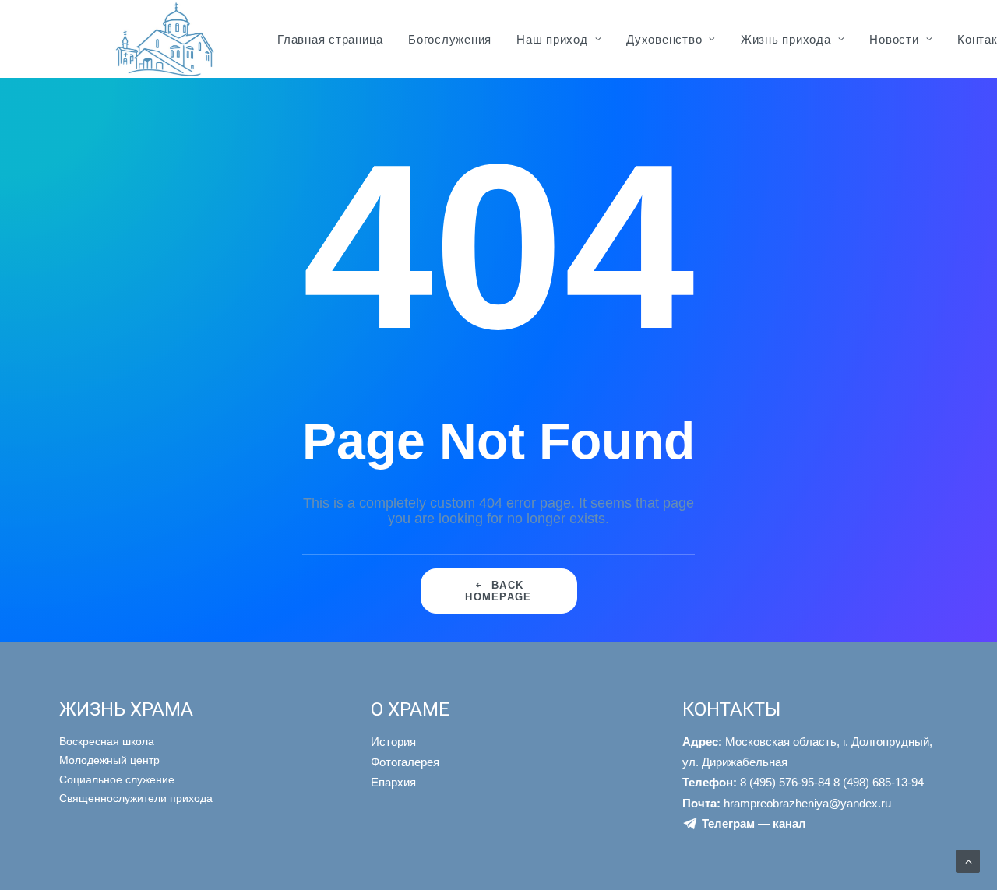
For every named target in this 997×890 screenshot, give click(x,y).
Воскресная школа (106, 741)
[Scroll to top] (968, 860)
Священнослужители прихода (136, 798)
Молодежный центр (109, 760)
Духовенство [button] (664, 39)
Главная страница (330, 39)
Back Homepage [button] (498, 591)
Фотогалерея (405, 762)
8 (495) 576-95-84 (756, 782)
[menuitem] (330, 39)
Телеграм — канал (754, 823)
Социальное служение (116, 779)
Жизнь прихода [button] (786, 39)
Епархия (393, 782)
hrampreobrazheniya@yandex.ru (786, 803)
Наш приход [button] (552, 39)
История (393, 741)
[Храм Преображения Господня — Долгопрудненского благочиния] (162, 39)
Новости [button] (893, 39)
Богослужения (449, 39)
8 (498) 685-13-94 (878, 782)
